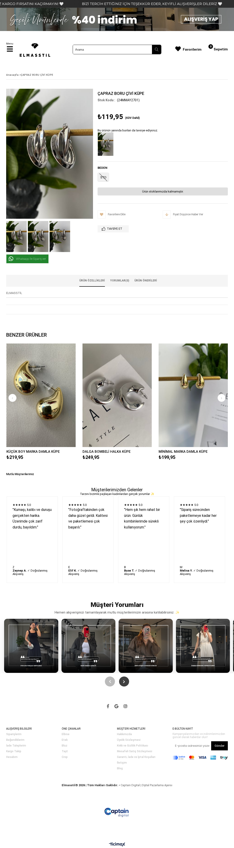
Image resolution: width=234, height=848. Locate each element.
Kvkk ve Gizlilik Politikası (132, 745)
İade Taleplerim (16, 745)
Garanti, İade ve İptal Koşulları (136, 757)
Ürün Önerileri (145, 280)
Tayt (65, 751)
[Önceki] (110, 681)
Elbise (65, 734)
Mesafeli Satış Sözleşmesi (134, 751)
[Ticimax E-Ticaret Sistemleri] (117, 844)
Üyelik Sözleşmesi (129, 740)
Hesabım (12, 757)
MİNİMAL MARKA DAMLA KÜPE (183, 452)
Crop (65, 757)
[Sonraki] (124, 681)
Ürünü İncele (58, 395)
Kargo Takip (13, 751)
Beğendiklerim (15, 740)
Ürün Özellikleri (92, 280)
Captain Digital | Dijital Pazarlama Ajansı (146, 785)
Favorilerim (192, 49)
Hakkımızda (124, 734)
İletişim (122, 762)
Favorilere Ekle (41, 395)
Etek (65, 740)
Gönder (219, 745)
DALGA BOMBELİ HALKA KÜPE (106, 452)
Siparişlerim (13, 734)
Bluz (64, 745)
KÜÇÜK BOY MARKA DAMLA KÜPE (33, 452)
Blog (120, 768)
